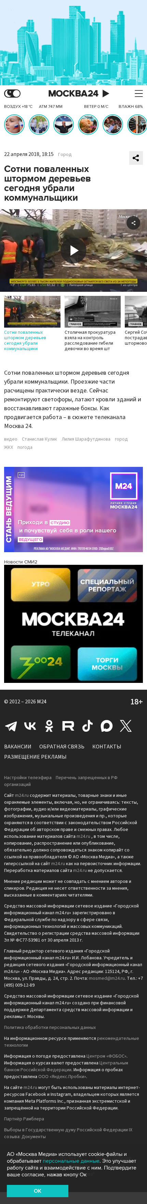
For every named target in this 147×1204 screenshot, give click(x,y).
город (121, 439)
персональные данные (71, 1161)
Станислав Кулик (39, 439)
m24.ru (22, 795)
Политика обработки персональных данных (50, 1027)
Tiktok (87, 726)
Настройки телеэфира (28, 777)
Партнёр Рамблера (24, 1119)
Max (106, 726)
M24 (41, 701)
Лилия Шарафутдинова (86, 439)
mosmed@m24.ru (107, 978)
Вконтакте (30, 726)
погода (24, 447)
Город (65, 154)
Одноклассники (49, 726)
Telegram (11, 726)
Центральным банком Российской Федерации (66, 1066)
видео (10, 439)
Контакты (106, 746)
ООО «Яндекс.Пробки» (62, 1076)
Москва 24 (73, 94)
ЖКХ (8, 447)
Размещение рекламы (35, 757)
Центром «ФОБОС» (106, 1056)
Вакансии (17, 746)
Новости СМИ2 (20, 562)
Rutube (68, 726)
